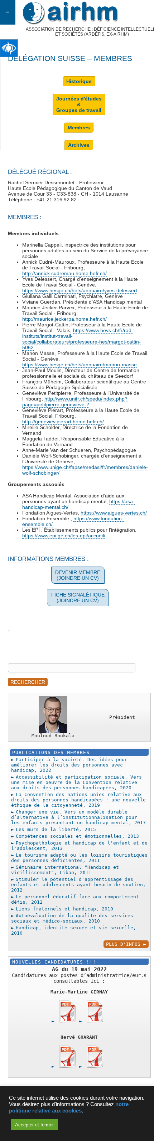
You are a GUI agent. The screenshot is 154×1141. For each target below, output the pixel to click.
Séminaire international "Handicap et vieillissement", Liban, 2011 (65, 869)
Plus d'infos (123, 944)
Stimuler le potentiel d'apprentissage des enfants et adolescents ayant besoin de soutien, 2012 (78, 885)
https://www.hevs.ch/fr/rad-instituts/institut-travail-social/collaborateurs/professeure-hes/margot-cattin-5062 (81, 338)
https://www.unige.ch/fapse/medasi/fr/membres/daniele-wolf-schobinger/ (85, 470)
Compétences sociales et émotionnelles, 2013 (77, 836)
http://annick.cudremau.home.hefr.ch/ (64, 273)
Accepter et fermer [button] (34, 1124)
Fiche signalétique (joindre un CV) (78, 597)
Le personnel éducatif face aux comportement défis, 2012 (75, 899)
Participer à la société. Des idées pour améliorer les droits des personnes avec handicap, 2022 (69, 765)
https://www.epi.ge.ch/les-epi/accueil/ (63, 535)
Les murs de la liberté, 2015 (56, 829)
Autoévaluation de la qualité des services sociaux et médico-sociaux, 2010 (72, 918)
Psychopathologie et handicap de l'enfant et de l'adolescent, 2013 (79, 845)
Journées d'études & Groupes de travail (79, 104)
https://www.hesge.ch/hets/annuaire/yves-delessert (79, 290)
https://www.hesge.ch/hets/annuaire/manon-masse (79, 364)
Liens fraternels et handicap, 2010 (64, 909)
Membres (79, 127)
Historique (79, 81)
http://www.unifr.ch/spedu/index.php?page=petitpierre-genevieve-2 (74, 401)
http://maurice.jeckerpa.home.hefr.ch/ (64, 319)
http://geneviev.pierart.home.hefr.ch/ (63, 421)
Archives (79, 145)
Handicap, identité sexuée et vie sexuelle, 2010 (73, 930)
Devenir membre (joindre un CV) (77, 575)
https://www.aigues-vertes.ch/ (114, 513)
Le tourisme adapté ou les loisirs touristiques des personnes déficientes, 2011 (79, 857)
